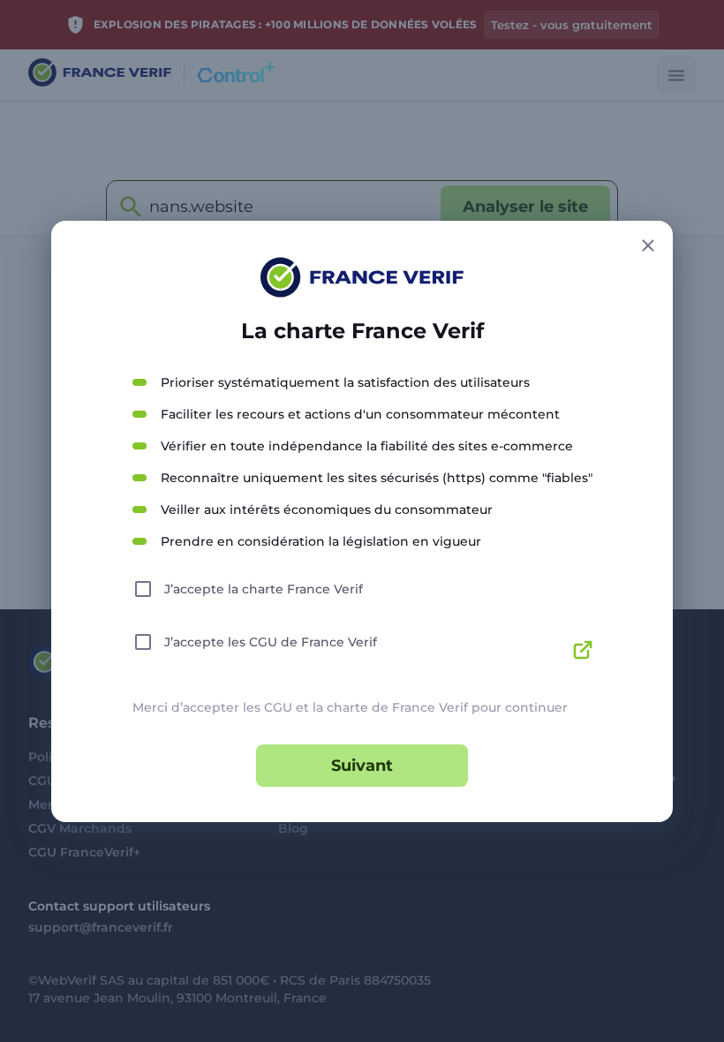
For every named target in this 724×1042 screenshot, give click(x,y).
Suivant (362, 765)
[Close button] (648, 245)
